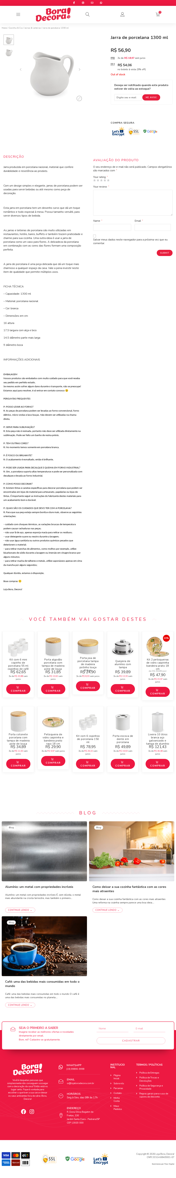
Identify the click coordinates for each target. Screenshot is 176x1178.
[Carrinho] (158, 14)
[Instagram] (32, 1111)
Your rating (100, 177)
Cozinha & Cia (16, 28)
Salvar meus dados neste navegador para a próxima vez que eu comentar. (130, 241)
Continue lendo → (20, 910)
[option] (8, 40)
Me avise (151, 97)
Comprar (18, 691)
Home (4, 28)
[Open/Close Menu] (18, 14)
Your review (101, 186)
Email (139, 221)
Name (97, 221)
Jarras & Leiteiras (32, 28)
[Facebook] (23, 1111)
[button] (88, 14)
